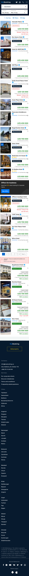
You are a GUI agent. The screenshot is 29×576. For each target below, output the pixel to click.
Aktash (3, 513)
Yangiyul (4, 521)
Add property (14, 349)
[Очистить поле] (26, 7)
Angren (3, 492)
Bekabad (4, 465)
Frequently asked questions (10, 384)
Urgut (3, 497)
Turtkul (3, 503)
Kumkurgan (4, 538)
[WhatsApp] (20, 2)
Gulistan (4, 457)
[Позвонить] (23, 2)
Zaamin (3, 473)
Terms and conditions (8, 381)
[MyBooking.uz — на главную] (5, 2)
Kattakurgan (5, 484)
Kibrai (3, 516)
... (12, 254)
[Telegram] (16, 2)
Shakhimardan (5, 540)
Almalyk (3, 530)
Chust (3, 470)
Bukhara (3, 398)
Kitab (3, 481)
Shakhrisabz (5, 422)
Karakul (3, 524)
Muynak (3, 532)
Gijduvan (4, 403)
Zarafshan (4, 454)
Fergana (3, 414)
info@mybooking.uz (7, 364)
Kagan (3, 508)
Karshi (3, 435)
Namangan (4, 430)
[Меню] (27, 2)
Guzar (3, 535)
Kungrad (4, 476)
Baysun (3, 486)
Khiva (3, 406)
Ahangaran (4, 489)
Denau (3, 459)
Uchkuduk (4, 500)
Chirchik (4, 451)
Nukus (3, 443)
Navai (3, 433)
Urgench (4, 411)
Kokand (3, 424)
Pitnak (3, 519)
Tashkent (4, 392)
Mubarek (4, 449)
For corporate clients (7, 376)
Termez (3, 419)
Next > (24, 254)
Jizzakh (3, 438)
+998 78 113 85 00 (7, 369)
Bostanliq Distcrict (7, 400)
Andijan (3, 441)
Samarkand (4, 395)
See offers (5, 191)
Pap (2, 505)
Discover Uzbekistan (7, 379)
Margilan (4, 416)
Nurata (3, 468)
